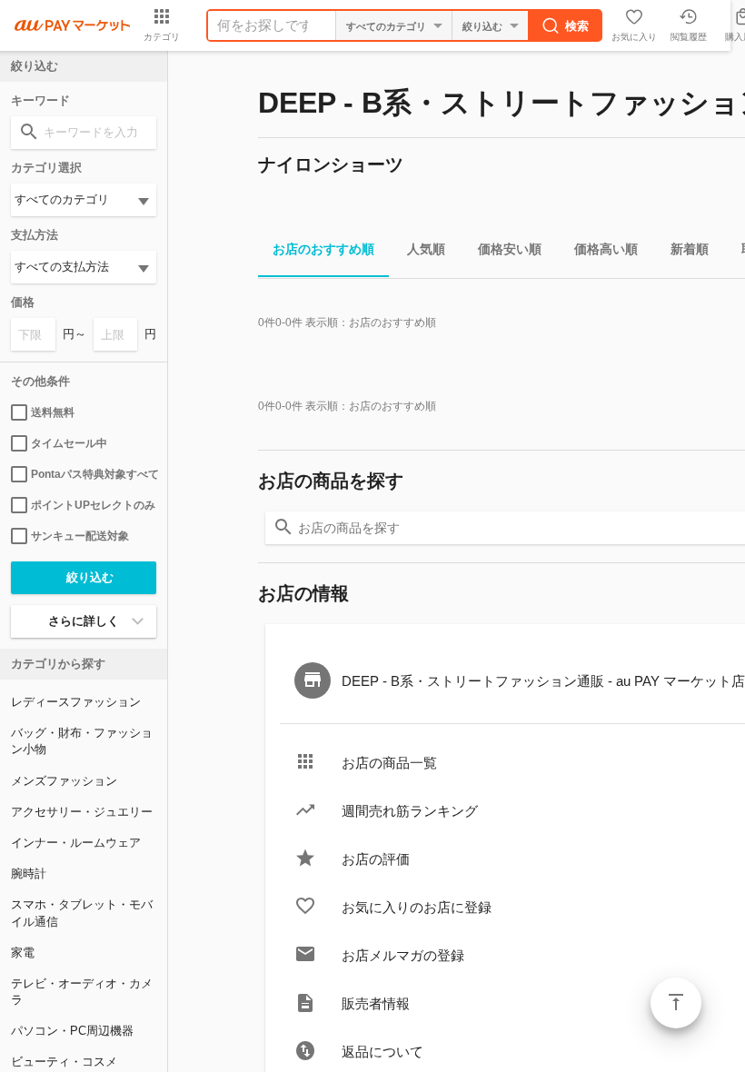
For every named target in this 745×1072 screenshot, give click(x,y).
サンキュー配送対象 (80, 536)
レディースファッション (76, 702)
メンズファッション (64, 781)
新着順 (689, 249)
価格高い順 (606, 249)
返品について (382, 1051)
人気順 (426, 249)
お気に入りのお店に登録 (417, 907)
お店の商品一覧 (389, 762)
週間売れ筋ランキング (410, 811)
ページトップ (676, 1003)
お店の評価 (376, 859)
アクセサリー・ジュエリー (82, 812)
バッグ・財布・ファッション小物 (82, 741)
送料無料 (52, 412)
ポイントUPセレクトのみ (93, 505)
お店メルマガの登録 (403, 955)
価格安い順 (509, 249)
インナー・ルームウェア (76, 842)
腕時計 (28, 873)
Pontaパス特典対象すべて (93, 474)
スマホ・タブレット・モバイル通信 (82, 913)
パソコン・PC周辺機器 (72, 1030)
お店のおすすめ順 (323, 249)
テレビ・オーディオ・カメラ (82, 992)
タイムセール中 (69, 443)
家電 (23, 952)
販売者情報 (376, 1003)
